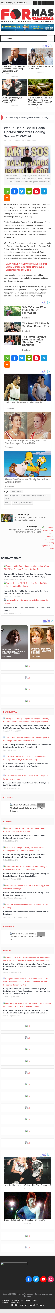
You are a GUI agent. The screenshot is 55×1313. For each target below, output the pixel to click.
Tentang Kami (31, 1300)
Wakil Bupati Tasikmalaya (22, 503)
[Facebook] (28, 1279)
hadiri (7, 503)
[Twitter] (36, 1279)
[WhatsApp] (7, 191)
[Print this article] (29, 191)
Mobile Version (37, 1305)
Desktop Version (19, 1305)
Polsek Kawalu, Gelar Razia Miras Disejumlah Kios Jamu (30, 518)
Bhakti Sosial (16, 492)
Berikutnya (32, 526)
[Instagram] (51, 1279)
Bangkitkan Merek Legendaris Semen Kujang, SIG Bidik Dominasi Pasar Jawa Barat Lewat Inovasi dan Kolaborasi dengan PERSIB (26, 991)
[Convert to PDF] (36, 191)
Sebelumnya (23, 514)
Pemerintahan (32, 141)
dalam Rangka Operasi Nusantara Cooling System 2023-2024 (26, 497)
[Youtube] (43, 1279)
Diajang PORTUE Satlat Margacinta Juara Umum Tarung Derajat (24, 530)
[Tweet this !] (22, 191)
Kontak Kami (17, 1300)
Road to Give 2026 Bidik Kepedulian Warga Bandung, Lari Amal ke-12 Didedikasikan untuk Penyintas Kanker (27, 966)
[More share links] (7, 197)
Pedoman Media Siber (11, 1302)
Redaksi (5, 1300)
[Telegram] (44, 191)
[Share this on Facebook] (14, 191)
